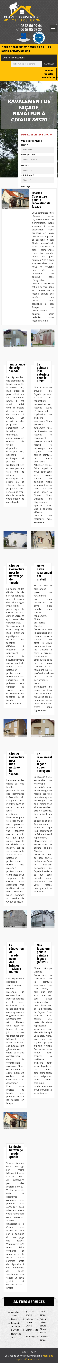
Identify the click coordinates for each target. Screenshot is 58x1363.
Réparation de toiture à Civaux (16, 1326)
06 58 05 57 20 (31, 29)
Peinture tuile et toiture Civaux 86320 (44, 1326)
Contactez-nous (33, 1359)
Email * (25, 165)
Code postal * (28, 154)
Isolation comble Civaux (30, 1322)
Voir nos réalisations (14, 57)
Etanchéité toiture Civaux (16, 1315)
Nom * (24, 144)
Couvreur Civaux (44, 1338)
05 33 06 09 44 (31, 26)
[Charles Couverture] (22, 11)
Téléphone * (27, 175)
